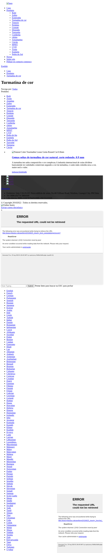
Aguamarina (17, 40)
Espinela (15, 52)
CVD (14, 47)
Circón (15, 42)
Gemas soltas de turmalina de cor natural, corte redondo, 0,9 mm (48, 157)
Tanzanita (16, 32)
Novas (9, 57)
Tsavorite (10, 142)
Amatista (10, 101)
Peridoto (15, 25)
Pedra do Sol (17, 54)
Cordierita (16, 35)
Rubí (14, 13)
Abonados (5, 188)
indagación (16, 172)
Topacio (15, 22)
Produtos (10, 10)
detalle (24, 172)
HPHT (15, 44)
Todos (14, 89)
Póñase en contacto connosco (19, 62)
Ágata (14, 49)
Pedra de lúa (11, 135)
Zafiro (14, 15)
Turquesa (10, 145)
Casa (8, 8)
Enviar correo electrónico (12, 207)
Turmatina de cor (19, 20)
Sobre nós (10, 59)
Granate (15, 27)
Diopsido (16, 30)
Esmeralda (16, 18)
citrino (14, 37)
